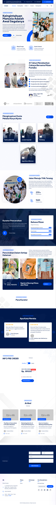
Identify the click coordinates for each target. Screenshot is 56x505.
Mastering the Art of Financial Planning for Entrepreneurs (27, 424)
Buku (48, 116)
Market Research (6, 419)
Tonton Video (12, 233)
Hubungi (46, 284)
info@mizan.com (29, 1)
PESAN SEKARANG (26, 380)
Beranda (14, 5)
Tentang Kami (38, 5)
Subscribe (50, 486)
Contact (32, 5)
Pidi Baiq (42, 140)
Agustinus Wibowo (28, 161)
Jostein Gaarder (27, 140)
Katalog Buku (20, 5)
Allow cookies (49, 503)
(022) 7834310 (12, 284)
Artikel (26, 5)
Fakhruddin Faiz (9, 140)
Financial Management (25, 419)
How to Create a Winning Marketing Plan (45, 423)
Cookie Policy (33, 503)
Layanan (5, 35)
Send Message (34, 465)
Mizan (21, 483)
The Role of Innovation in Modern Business (10, 423)
